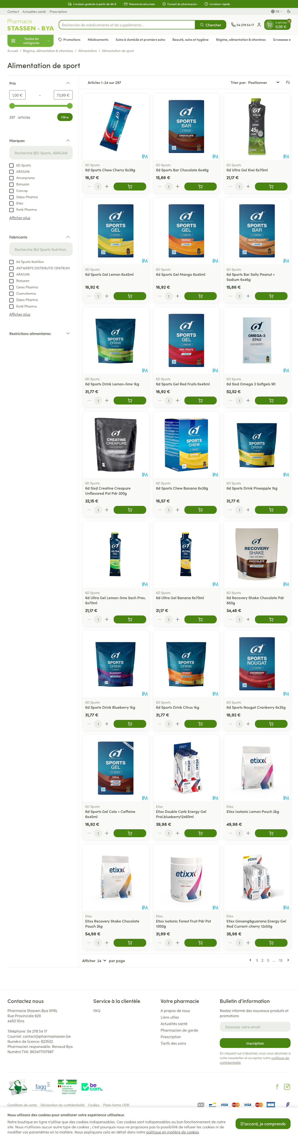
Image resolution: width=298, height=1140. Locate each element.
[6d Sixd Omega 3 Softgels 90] (257, 340)
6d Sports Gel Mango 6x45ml (180, 274)
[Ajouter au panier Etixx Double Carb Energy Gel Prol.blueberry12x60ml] (200, 833)
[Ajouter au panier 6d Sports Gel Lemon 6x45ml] (130, 296)
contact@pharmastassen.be (47, 1036)
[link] (251, 960)
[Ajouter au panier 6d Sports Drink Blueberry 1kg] (130, 724)
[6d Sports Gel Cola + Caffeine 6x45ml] (115, 768)
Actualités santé (34, 11)
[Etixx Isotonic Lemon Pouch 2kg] (257, 768)
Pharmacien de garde (179, 1030)
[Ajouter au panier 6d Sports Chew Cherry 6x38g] (130, 186)
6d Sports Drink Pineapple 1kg (252, 488)
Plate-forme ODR (116, 1104)
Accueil (12, 50)
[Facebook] (277, 1086)
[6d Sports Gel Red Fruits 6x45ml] (186, 340)
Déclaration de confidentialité (63, 1104)
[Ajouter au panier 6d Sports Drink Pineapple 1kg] (271, 510)
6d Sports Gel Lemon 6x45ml (109, 274)
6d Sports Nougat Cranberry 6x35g (256, 707)
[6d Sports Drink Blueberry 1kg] (115, 663)
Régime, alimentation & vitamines (241, 39)
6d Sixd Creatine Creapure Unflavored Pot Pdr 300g (108, 490)
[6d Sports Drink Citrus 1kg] (186, 663)
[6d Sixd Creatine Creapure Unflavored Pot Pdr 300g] (115, 444)
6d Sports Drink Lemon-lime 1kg (112, 383)
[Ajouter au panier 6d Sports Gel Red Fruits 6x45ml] (200, 400)
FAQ (96, 1010)
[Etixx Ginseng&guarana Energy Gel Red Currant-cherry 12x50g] (257, 877)
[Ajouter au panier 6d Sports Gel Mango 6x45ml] (200, 296)
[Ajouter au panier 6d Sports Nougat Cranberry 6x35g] (271, 724)
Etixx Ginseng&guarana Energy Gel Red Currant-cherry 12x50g (256, 923)
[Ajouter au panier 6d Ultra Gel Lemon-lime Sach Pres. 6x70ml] (130, 619)
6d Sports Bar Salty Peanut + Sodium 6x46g (251, 277)
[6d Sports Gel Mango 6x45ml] (186, 230)
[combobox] (127, 24)
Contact (13, 11)
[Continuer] (287, 960)
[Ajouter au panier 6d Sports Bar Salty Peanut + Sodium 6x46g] (271, 296)
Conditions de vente (22, 1104)
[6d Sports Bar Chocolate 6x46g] (186, 126)
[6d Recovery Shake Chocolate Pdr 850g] (257, 554)
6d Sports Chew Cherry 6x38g (110, 169)
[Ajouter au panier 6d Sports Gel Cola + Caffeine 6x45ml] (130, 833)
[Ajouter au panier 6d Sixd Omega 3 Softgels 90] (271, 400)
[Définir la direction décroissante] (288, 82)
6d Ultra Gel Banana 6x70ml (180, 597)
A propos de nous (175, 1010)
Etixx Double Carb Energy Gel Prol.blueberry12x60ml (181, 814)
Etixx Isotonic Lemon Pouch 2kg (253, 811)
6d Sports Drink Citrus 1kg (177, 707)
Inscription (255, 1043)
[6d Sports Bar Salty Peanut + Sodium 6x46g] (257, 230)
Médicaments (98, 39)
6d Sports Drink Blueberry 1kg (110, 707)
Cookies (93, 1104)
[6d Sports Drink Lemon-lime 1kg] (115, 340)
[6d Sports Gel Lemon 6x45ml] (115, 230)
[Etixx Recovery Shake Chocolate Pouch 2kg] (115, 877)
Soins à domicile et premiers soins (140, 39)
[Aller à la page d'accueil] (30, 25)
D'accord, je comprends (263, 1123)
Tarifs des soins (173, 1043)
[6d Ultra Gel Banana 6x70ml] (186, 554)
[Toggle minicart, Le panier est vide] (269, 25)
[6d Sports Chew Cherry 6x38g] (115, 126)
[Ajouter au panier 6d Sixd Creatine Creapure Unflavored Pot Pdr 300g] (130, 510)
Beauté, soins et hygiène (191, 39)
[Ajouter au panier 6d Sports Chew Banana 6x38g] (200, 510)
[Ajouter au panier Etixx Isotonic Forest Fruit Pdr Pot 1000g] (200, 943)
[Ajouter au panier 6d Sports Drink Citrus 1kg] (200, 724)
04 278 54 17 (37, 1030)
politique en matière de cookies (172, 1131)
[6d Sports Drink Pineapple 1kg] (257, 444)
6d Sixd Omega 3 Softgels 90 (251, 383)
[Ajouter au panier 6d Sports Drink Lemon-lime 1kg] (130, 400)
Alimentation (87, 50)
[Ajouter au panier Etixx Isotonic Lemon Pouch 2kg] (271, 833)
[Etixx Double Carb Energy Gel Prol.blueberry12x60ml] (186, 768)
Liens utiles (170, 1016)
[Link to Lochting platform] (288, 1105)
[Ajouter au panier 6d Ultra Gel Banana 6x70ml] (200, 619)
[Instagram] (287, 1086)
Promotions (71, 39)
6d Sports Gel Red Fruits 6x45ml (183, 383)
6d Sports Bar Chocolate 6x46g (182, 169)
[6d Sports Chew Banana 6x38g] (186, 444)
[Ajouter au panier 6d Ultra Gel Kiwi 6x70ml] (271, 186)
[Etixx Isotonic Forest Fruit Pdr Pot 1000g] (186, 877)
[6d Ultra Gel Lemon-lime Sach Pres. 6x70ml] (115, 554)
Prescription (58, 11)
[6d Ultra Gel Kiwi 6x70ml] (257, 126)
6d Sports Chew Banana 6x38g (182, 488)
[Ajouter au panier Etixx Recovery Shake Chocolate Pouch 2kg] (130, 943)
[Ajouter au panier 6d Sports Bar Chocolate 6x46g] (200, 186)
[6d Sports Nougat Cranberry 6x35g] (257, 663)
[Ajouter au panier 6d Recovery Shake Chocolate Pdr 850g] (271, 619)
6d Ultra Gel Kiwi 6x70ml (247, 169)
